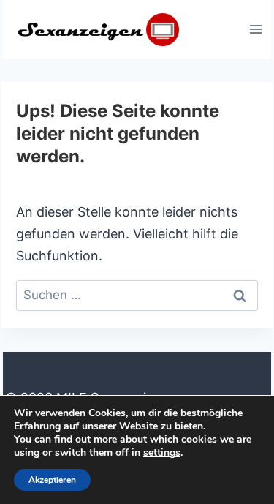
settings (161, 452)
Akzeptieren (52, 480)
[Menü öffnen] (255, 29)
